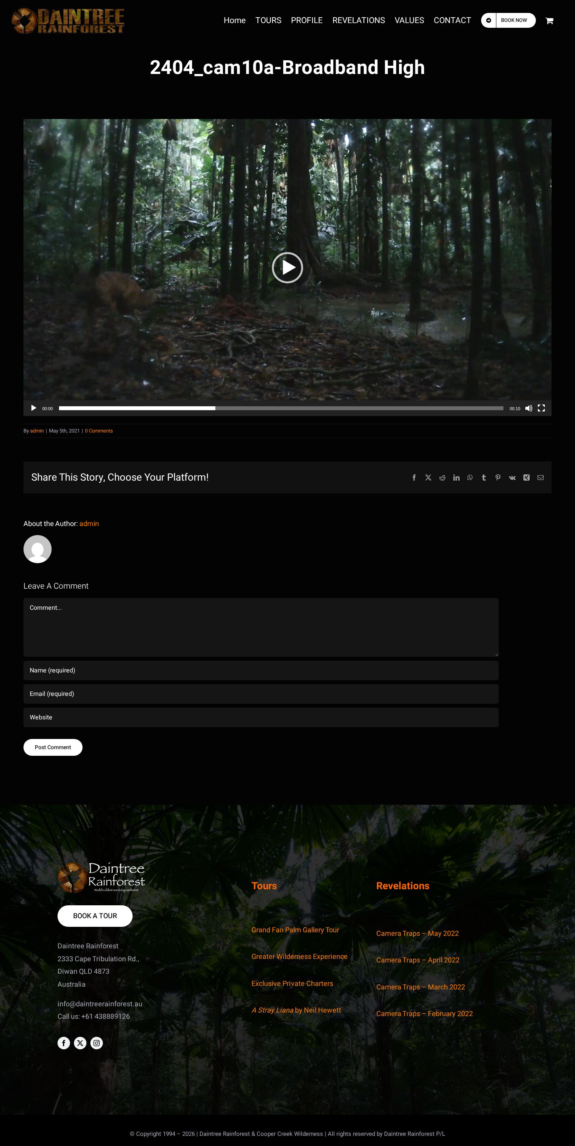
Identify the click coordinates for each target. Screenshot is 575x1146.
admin (37, 430)
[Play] (34, 408)
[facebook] (64, 1043)
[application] (287, 267)
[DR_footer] (102, 865)
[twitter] (80, 1043)
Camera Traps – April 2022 (418, 960)
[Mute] (529, 408)
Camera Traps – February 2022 (424, 1014)
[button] (287, 267)
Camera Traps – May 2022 (417, 933)
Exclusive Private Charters (292, 983)
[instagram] (96, 1043)
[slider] (281, 408)
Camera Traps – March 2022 (420, 987)
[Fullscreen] (541, 408)
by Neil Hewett (296, 1010)
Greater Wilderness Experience (300, 956)
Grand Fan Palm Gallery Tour (295, 930)
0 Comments (99, 430)
